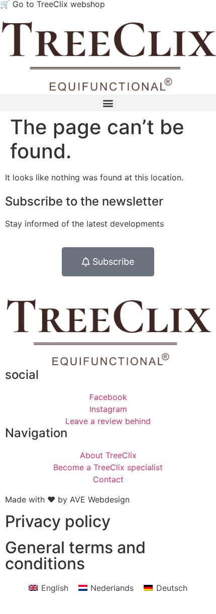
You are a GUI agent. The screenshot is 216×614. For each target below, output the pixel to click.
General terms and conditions (75, 555)
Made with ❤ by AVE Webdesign (67, 499)
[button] (108, 102)
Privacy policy (58, 521)
